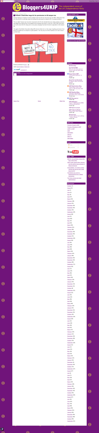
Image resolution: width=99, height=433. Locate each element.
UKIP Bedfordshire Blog (75, 86)
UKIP (68, 130)
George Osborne (20, 66)
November (69, 207)
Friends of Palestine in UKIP (74, 127)
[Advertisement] (25, 89)
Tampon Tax (26, 66)
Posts (70, 144)
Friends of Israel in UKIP (73, 125)
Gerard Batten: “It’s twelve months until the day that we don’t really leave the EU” (75, 169)
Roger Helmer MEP (74, 73)
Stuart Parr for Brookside (75, 80)
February (69, 201)
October (69, 185)
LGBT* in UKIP (71, 128)
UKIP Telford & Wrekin (75, 110)
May (68, 194)
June (68, 192)
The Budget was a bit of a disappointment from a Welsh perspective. (75, 174)
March (68, 199)
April (68, 196)
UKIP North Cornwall (74, 107)
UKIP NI (69, 134)
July (68, 190)
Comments (72, 147)
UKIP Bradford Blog (74, 92)
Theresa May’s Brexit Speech (75, 111)
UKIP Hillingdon (73, 101)
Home (39, 101)
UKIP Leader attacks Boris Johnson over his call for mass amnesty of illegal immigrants (76, 164)
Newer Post (16, 101)
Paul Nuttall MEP (73, 67)
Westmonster (72, 114)
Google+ (2, 431)
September (70, 212)
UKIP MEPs (70, 132)
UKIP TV (69, 136)
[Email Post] (28, 64)
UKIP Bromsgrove (73, 98)
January (69, 203)
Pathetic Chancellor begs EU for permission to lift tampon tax (35, 15)
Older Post (62, 101)
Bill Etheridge (72, 65)
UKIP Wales (70, 138)
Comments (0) (24, 70)
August (69, 188)
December (69, 205)
